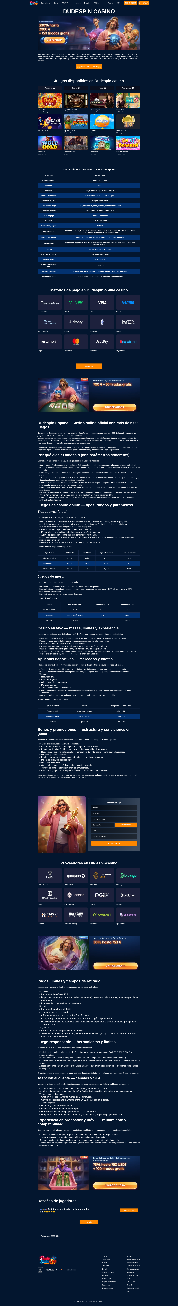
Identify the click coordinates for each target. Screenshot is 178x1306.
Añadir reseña (129, 1210)
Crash (100, 88)
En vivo (74, 88)
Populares (48, 88)
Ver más (89, 1222)
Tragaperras (126, 88)
